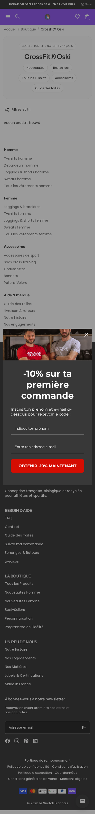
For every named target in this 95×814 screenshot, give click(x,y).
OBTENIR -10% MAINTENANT (47, 466)
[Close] (86, 334)
